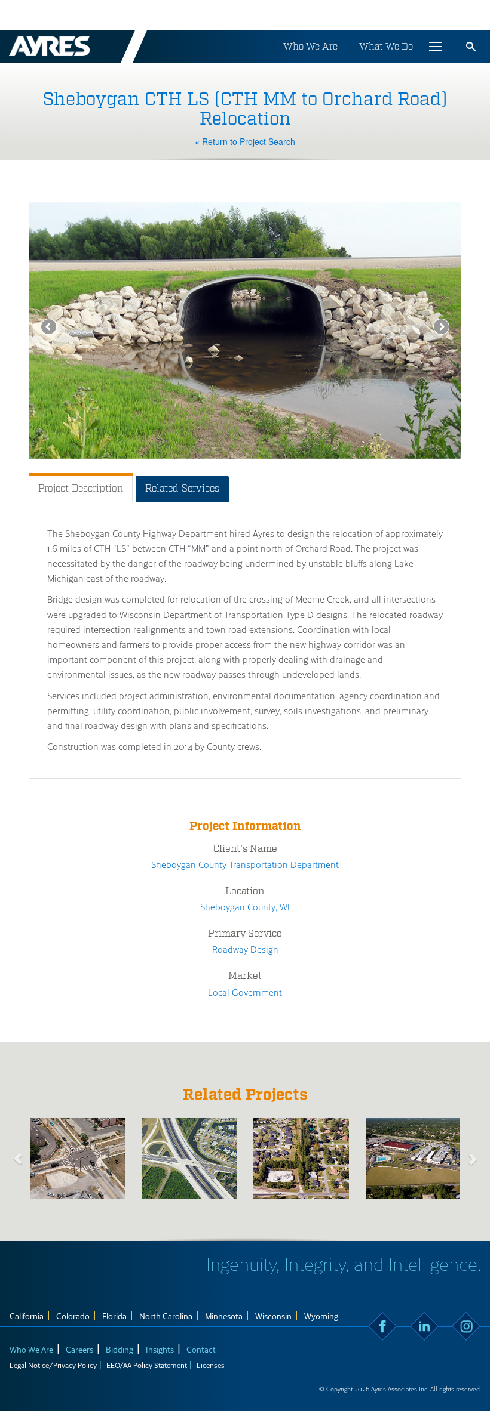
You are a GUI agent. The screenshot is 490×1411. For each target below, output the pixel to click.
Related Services (182, 488)
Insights (160, 1349)
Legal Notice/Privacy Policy (53, 1365)
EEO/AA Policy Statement (146, 1365)
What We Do (386, 46)
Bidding (119, 1349)
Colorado (73, 1316)
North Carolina (165, 1316)
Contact (201, 1349)
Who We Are (310, 46)
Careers (79, 1349)
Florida (114, 1316)
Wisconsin (273, 1316)
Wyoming (321, 1316)
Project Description (80, 488)
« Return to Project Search (245, 141)
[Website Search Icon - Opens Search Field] (471, 46)
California (27, 1316)
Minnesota (224, 1316)
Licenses (211, 1365)
